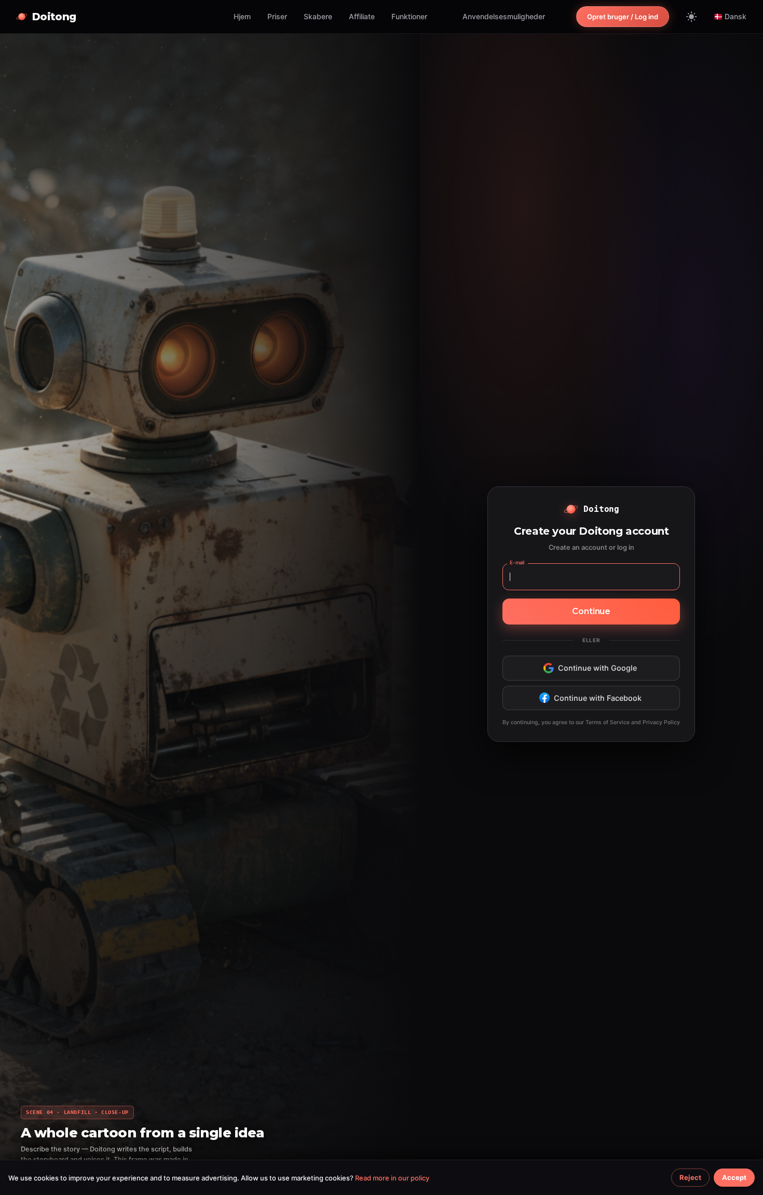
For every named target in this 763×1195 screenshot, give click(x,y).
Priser (277, 16)
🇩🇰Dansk (730, 16)
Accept (734, 1177)
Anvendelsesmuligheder (503, 16)
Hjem (242, 16)
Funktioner (409, 16)
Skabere (318, 16)
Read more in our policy (392, 1178)
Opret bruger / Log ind (622, 16)
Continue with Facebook (598, 698)
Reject (690, 1177)
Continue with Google (597, 667)
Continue (591, 611)
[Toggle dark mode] (691, 16)
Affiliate (362, 16)
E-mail (517, 562)
